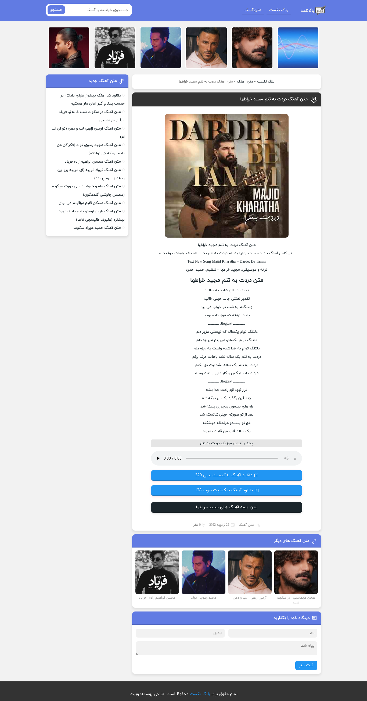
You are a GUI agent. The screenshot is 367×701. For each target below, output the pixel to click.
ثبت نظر (306, 665)
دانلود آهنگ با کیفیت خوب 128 (224, 490)
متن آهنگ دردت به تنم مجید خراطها (274, 99)
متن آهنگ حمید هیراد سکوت (97, 227)
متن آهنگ (252, 10)
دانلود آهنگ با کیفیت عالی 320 (224, 475)
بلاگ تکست (278, 10)
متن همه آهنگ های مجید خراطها (226, 507)
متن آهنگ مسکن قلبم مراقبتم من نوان (90, 203)
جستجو (56, 9)
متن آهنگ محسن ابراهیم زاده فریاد (93, 161)
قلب (232, 431)
